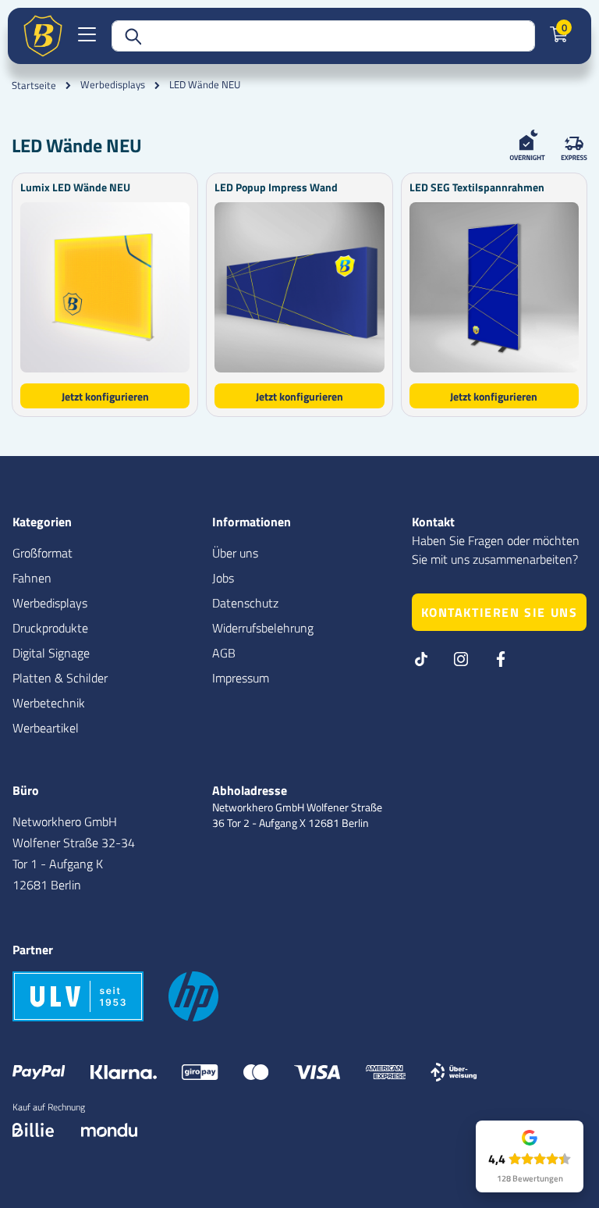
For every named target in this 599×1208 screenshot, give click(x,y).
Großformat (42, 552)
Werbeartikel (45, 727)
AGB (224, 652)
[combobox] (323, 36)
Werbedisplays (112, 85)
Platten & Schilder (60, 677)
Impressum (240, 677)
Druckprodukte (50, 627)
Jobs (223, 577)
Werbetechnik (48, 702)
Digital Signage (51, 652)
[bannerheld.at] (42, 36)
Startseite (34, 85)
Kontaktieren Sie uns (499, 612)
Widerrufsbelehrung (263, 627)
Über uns (235, 552)
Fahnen (31, 577)
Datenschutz (245, 602)
